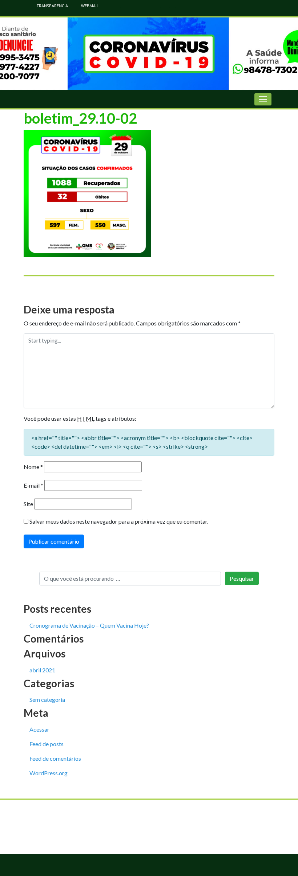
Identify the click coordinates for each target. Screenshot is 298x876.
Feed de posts (46, 743)
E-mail (33, 485)
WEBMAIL (89, 5)
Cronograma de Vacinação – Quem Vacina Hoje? (89, 625)
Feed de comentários (55, 758)
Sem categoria (47, 699)
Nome (33, 466)
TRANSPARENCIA (52, 5)
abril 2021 (42, 670)
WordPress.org (48, 772)
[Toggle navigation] (262, 99)
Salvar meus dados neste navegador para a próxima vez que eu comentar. (118, 521)
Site (28, 503)
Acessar (39, 729)
